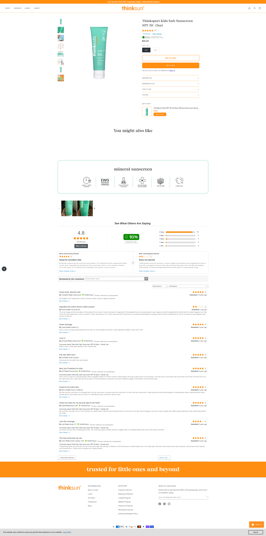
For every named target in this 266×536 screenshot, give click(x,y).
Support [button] (122, 486)
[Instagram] (169, 504)
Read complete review (66, 271)
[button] (8, 8)
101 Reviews (147, 34)
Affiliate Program (124, 502)
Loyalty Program (124, 498)
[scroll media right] (95, 208)
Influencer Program (125, 506)
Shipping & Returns (125, 494)
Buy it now (170, 65)
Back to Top (163, 457)
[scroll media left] (59, 208)
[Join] (206, 497)
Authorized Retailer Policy (128, 514)
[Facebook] (159, 504)
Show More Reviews (67, 457)
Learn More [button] (67, 532)
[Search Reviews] (146, 278)
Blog (89, 506)
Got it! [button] (256, 532)
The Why (145, 95)
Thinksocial (92, 502)
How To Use (146, 89)
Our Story (91, 498)
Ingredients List (148, 83)
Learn (90, 494)
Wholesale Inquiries (125, 510)
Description (147, 78)
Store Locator (93, 490)
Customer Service (125, 490)
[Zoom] (69, 83)
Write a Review (157, 34)
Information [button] (94, 486)
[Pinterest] (164, 504)
